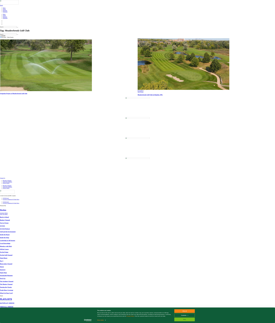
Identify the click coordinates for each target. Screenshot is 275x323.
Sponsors (5, 10)
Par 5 (1, 261)
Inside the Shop (4, 237)
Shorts (2, 267)
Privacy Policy (130, 316)
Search (1, 27)
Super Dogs (3, 272)
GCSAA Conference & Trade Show (11, 199)
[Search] (17, 27)
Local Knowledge (5, 243)
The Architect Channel (6, 281)
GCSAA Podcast (5, 229)
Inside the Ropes (5, 234)
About (4, 9)
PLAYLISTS (6, 299)
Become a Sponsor (7, 180)
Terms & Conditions (7, 181)
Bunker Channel (5, 220)
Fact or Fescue (4, 223)
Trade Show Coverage (6, 290)
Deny (184, 319)
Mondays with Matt (6, 246)
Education (5, 11)
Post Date (4, 37)
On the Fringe (4, 252)
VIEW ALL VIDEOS (6, 307)
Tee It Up (2, 278)
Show (4, 8)
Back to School (4, 217)
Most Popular (10, 37)
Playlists (3, 210)
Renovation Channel (6, 264)
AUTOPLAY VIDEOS (7, 303)
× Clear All (3, 35)
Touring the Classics (6, 287)
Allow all (184, 311)
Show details (100, 320)
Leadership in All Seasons (7, 240)
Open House (3, 258)
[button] (137, 296)
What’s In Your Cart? (6, 293)
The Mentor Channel (6, 284)
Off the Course (4, 249)
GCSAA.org (6, 198)
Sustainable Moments (6, 275)
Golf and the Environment (8, 231)
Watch (1, 295)
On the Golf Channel (6, 255)
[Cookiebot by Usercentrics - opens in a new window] (87, 320)
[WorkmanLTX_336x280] (137, 98)
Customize (183, 315)
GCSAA (2, 226)
